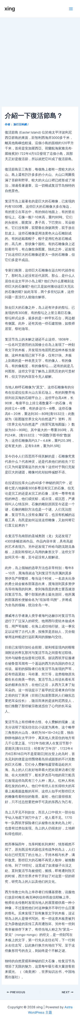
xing (9, 8)
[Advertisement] (40, 60)
